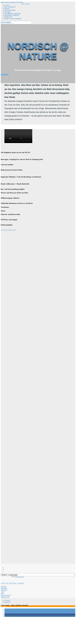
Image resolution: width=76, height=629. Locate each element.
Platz (7, 5)
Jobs (2, 592)
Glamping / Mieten (12, 14)
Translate (19, 577)
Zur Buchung (5, 75)
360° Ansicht (10, 7)
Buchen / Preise (11, 15)
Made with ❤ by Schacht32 (19, 605)
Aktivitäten (9, 10)
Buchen (3, 586)
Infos (6, 9)
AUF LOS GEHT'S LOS (8, 230)
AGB (2, 593)
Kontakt (8, 17)
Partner (4, 590)
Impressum (5, 597)
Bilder (7, 12)
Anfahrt (4, 588)
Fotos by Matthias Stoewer (12, 583)
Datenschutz (6, 595)
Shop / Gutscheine (12, 18)
